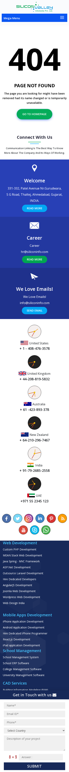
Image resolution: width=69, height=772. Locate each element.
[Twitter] (18, 518)
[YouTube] (23, 530)
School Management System (21, 657)
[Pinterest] (51, 518)
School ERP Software (16, 663)
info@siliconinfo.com (34, 303)
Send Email (34, 310)
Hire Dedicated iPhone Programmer (25, 633)
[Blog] (62, 518)
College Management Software (22, 669)
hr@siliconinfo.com (34, 252)
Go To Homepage (34, 114)
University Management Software (23, 675)
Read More (34, 208)
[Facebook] (7, 518)
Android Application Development (23, 627)
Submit (34, 766)
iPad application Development (21, 645)
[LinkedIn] (40, 518)
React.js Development (16, 639)
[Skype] (34, 530)
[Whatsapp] (46, 530)
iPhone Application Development (23, 621)
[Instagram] (29, 518)
